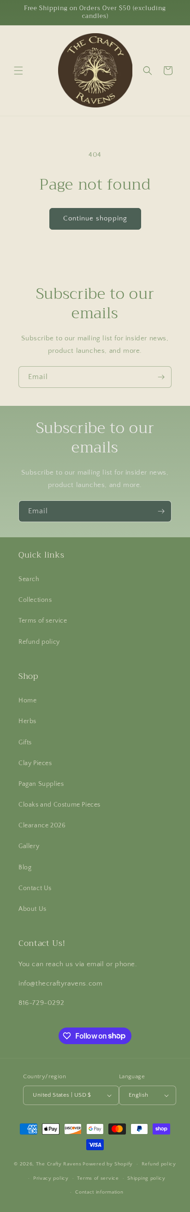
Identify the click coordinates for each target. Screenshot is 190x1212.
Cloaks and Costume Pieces (59, 804)
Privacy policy (51, 1178)
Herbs (27, 721)
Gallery (28, 846)
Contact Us (35, 888)
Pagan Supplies (41, 784)
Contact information (99, 1192)
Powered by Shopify (108, 1164)
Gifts (25, 742)
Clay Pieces (35, 763)
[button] (18, 70)
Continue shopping (95, 218)
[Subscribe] (161, 377)
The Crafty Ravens (59, 1164)
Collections (35, 600)
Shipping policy (146, 1178)
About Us (32, 909)
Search (29, 579)
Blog (24, 867)
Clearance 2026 (41, 825)
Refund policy (39, 642)
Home (27, 700)
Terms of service (42, 620)
